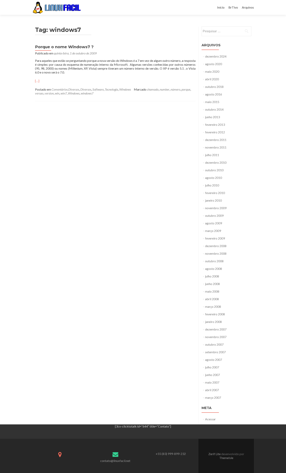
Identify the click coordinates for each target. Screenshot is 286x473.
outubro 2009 (214, 215)
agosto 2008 (213, 268)
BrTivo (233, 7)
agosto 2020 (213, 64)
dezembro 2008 (215, 246)
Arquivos (248, 7)
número (175, 89)
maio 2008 (212, 291)
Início (221, 7)
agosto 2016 (213, 94)
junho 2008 (212, 284)
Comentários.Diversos (65, 89)
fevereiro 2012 (215, 132)
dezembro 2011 (215, 140)
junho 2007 (212, 375)
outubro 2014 (214, 109)
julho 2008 (212, 276)
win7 (64, 93)
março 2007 (213, 397)
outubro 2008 (214, 261)
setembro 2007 (215, 352)
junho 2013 (212, 117)
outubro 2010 (214, 170)
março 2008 (213, 306)
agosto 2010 (213, 177)
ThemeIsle (226, 458)
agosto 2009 (213, 223)
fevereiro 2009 (215, 238)
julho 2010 (212, 185)
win (57, 93)
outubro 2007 (214, 344)
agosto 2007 (213, 359)
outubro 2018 (214, 86)
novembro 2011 (215, 147)
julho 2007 (212, 367)
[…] (37, 81)
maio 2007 (212, 382)
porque (186, 89)
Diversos (85, 89)
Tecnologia (111, 89)
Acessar (210, 419)
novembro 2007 (215, 337)
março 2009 (213, 231)
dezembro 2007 (215, 329)
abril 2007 (212, 390)
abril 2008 (212, 299)
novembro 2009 (215, 208)
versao (39, 93)
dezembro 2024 (215, 56)
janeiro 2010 (213, 200)
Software (98, 89)
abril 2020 (212, 79)
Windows (125, 89)
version (49, 93)
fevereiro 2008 (215, 314)
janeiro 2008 (213, 321)
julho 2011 (212, 155)
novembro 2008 (215, 253)
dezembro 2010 (215, 162)
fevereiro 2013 (215, 124)
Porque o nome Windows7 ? (64, 47)
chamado (153, 89)
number (164, 89)
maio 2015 (212, 102)
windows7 (87, 93)
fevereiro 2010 (215, 193)
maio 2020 (212, 71)
